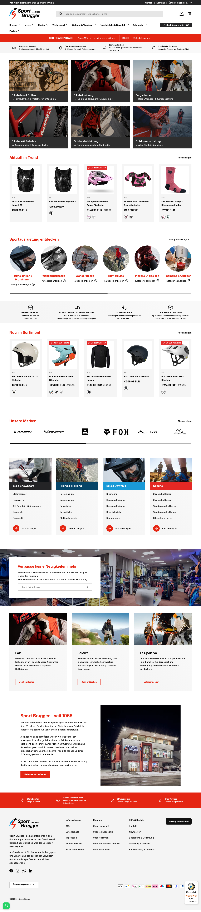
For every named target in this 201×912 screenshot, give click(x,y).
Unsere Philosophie (103, 831)
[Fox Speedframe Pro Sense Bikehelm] (100, 180)
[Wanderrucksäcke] (54, 258)
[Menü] (196, 883)
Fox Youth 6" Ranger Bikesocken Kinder (171, 203)
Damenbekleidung (115, 505)
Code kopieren (143, 38)
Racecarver (19, 499)
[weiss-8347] (61, 392)
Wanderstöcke (85, 275)
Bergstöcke (66, 511)
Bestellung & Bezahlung (141, 837)
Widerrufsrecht (74, 843)
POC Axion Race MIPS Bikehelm (172, 378)
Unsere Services (101, 849)
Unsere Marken (101, 837)
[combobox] (109, 14)
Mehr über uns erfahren (35, 774)
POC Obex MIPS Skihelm (136, 376)
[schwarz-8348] (56, 392)
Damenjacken (67, 499)
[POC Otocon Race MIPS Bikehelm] (63, 355)
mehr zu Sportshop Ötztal (41, 2)
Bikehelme (111, 493)
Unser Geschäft (101, 825)
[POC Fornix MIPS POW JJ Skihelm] (26, 355)
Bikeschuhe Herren (163, 517)
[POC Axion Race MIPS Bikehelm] (175, 355)
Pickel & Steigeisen (147, 275)
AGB (68, 825)
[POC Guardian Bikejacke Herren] (100, 355)
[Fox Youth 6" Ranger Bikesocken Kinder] (175, 180)
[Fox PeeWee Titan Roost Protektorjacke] (138, 180)
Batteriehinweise (75, 849)
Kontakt (160, 2)
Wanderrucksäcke (53, 275)
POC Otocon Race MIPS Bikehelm (61, 378)
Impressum (71, 837)
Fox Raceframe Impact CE (62, 201)
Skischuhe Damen (162, 499)
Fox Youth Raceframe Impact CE (23, 203)
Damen (13, 25)
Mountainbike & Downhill (112, 25)
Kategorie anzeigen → (180, 239)
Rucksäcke (65, 505)
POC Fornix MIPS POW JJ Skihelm (25, 378)
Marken (148, 2)
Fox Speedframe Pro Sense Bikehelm (97, 203)
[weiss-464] (131, 217)
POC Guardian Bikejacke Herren (99, 378)
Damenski (18, 511)
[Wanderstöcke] (85, 258)
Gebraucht (138, 25)
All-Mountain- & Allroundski (27, 505)
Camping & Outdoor (178, 275)
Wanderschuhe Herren (164, 505)
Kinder (41, 25)
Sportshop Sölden (22, 899)
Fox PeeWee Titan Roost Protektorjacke (136, 203)
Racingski (18, 517)
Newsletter (135, 831)
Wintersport (58, 25)
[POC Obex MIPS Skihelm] (138, 355)
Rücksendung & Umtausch (142, 849)
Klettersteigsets (68, 517)
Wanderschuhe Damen (164, 511)
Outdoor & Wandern (82, 25)
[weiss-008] (93, 217)
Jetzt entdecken (26, 682)
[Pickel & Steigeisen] (147, 258)
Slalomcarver (19, 493)
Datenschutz (72, 831)
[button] (190, 13)
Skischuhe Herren (162, 493)
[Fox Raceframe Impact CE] (63, 180)
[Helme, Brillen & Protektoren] (23, 258)
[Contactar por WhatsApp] (6, 905)
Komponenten (113, 517)
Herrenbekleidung (115, 499)
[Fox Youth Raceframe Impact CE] (26, 180)
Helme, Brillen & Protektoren (23, 277)
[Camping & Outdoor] (178, 258)
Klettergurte (116, 275)
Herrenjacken (67, 493)
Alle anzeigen (185, 157)
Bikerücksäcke (114, 511)
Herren (27, 25)
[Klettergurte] (116, 258)
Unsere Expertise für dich (106, 843)
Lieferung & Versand (139, 843)
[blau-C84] (168, 217)
